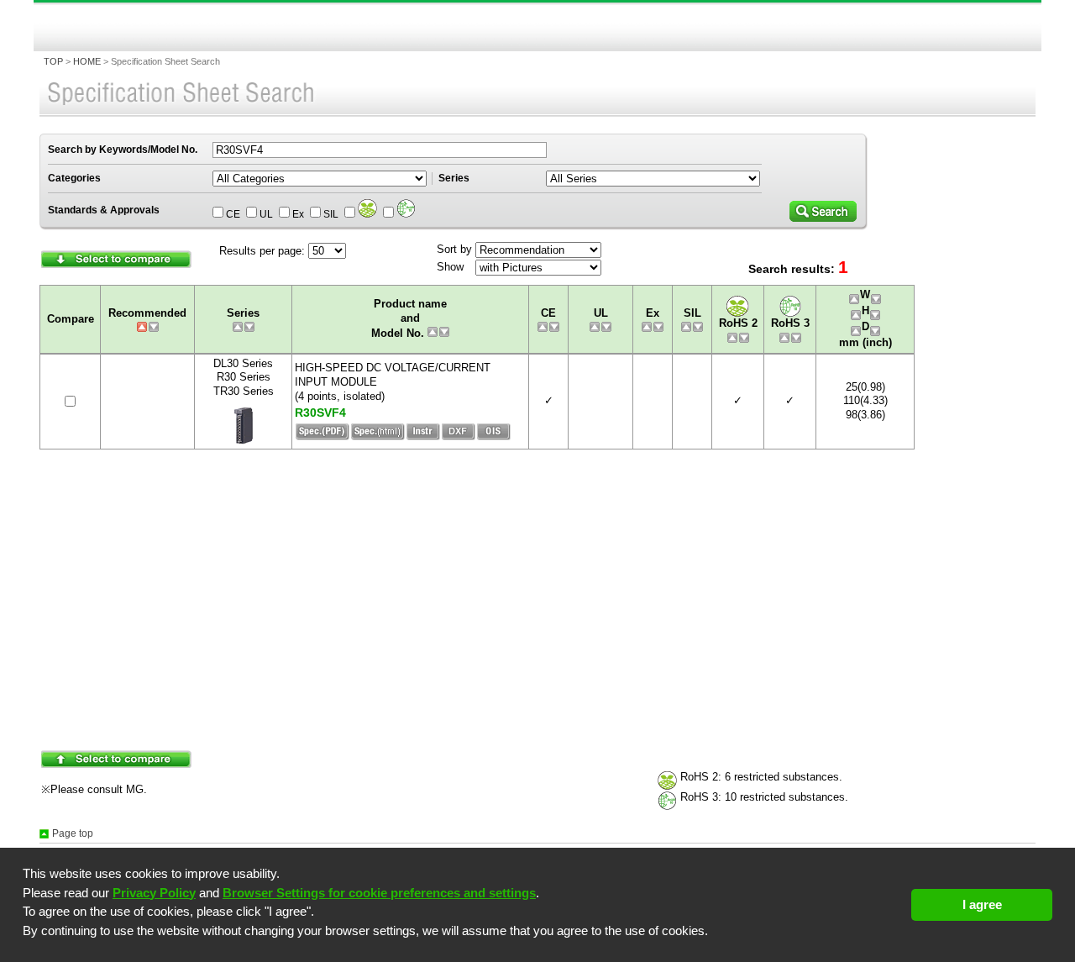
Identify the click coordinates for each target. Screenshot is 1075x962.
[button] (25, 946)
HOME (87, 61)
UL (266, 214)
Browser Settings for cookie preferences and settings (379, 893)
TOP (53, 61)
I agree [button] (982, 904)
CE (233, 214)
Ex (298, 214)
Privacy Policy (154, 893)
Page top (72, 833)
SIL (330, 214)
